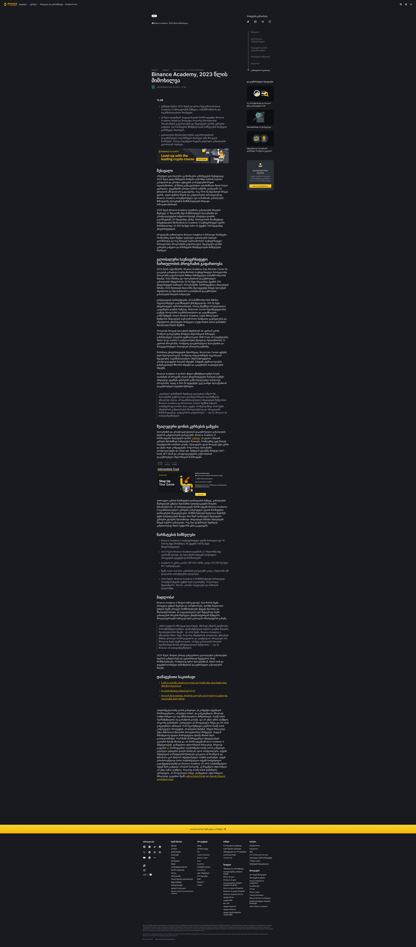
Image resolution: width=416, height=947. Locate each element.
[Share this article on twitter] (248, 21)
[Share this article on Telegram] (262, 21)
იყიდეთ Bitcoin (228, 897)
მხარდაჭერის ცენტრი (257, 878)
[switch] (149, 874)
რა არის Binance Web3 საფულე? (178, 690)
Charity (199, 885)
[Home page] (10, 4)
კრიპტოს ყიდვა (202, 849)
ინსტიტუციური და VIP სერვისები (234, 852)
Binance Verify (254, 892)
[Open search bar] (400, 4)
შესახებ (173, 846)
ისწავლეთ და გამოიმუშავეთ (233, 869)
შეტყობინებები (176, 882)
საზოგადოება (176, 876)
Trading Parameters (256, 895)
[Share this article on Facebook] (255, 21)
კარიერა (174, 849)
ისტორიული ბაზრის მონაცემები (260, 858)
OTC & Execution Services (258, 855)
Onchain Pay (227, 858)
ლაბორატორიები (229, 855)
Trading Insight (254, 861)
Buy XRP (226, 903)
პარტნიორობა (254, 846)
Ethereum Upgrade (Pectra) (233, 894)
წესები (173, 864)
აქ (168, 748)
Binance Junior (202, 858)
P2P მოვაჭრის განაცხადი (232, 846)
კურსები (196, 438)
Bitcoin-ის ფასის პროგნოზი (233, 888)
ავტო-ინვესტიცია (203, 873)
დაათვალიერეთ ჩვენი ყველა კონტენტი (206, 829)
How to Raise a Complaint (258, 906)
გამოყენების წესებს (195, 776)
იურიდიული (175, 861)
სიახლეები (175, 855)
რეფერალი (253, 849)
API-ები (252, 889)
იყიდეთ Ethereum (229, 909)
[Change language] (406, 4)
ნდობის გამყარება (177, 870)
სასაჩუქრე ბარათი (203, 867)
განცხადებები (176, 852)
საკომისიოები (254, 886)
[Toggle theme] (411, 4)
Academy (200, 864)
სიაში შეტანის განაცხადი (232, 849)
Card (199, 861)
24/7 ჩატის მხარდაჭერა (257, 875)
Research (200, 882)
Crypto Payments (203, 855)
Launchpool (201, 870)
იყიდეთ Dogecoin (229, 906)
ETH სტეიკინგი (202, 876)
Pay (198, 852)
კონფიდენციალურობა (179, 867)
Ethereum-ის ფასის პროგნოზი (234, 891)
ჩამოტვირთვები (176, 885)
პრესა (173, 858)
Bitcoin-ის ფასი (228, 877)
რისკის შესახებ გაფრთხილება (182, 879)
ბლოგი (173, 873)
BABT (199, 879)
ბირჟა (199, 846)
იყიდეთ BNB (227, 900)
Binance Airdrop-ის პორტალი (260, 898)
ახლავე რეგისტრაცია (260, 186)
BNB (251, 852)
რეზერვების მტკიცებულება (259, 864)
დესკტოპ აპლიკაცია (178, 888)
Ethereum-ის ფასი (229, 880)
